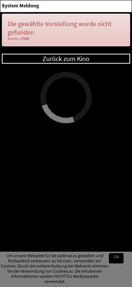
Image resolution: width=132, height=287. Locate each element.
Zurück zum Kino (66, 58)
